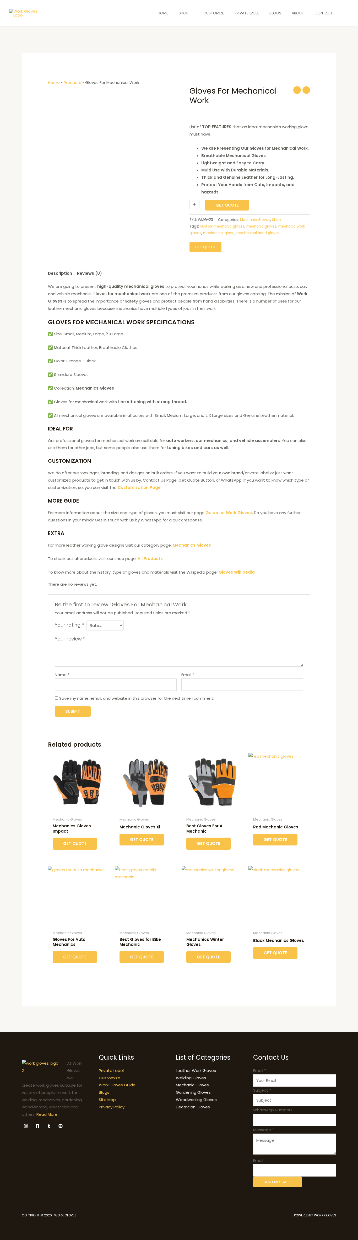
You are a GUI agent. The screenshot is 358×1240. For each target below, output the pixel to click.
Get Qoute (205, 247)
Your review (70, 638)
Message (263, 1130)
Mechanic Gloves (255, 219)
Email (187, 674)
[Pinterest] (60, 1126)
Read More (46, 1114)
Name (62, 674)
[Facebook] (37, 1126)
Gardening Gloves (193, 1092)
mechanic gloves (261, 226)
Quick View (78, 810)
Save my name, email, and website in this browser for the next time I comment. (136, 698)
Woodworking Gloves (196, 1099)
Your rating (69, 625)
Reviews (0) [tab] (89, 273)
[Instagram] (26, 1126)
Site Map (107, 1099)
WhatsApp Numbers (272, 1110)
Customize (109, 1078)
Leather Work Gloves (196, 1070)
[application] (190, 13)
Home (54, 82)
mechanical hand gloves (258, 232)
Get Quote (227, 205)
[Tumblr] (49, 1126)
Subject (262, 1090)
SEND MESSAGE (277, 1182)
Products (72, 82)
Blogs (104, 1092)
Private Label (111, 1070)
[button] (346, 13)
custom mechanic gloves (222, 226)
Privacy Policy (111, 1107)
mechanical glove (219, 232)
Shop (276, 219)
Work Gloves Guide (117, 1085)
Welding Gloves (191, 1078)
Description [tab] (60, 273)
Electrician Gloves (193, 1107)
